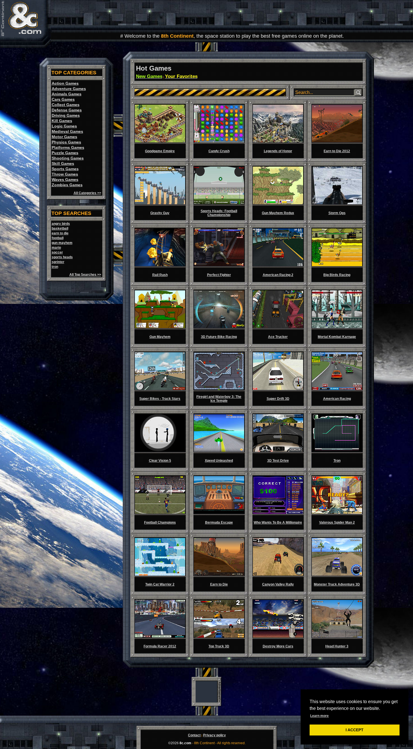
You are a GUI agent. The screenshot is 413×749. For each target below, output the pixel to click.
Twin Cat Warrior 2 (159, 584)
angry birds (61, 224)
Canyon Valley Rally (278, 584)
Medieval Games (67, 131)
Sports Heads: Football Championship (219, 213)
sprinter (58, 262)
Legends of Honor (278, 151)
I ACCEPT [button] (355, 730)
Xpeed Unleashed (219, 461)
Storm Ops (337, 213)
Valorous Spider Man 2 (337, 522)
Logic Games (64, 126)
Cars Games (63, 99)
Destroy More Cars (278, 646)
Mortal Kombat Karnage (337, 337)
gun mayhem (62, 243)
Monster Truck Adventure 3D (337, 584)
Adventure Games (69, 88)
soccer (57, 252)
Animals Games (66, 94)
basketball (60, 228)
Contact (194, 735)
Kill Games (62, 120)
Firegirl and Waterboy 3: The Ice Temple (218, 399)
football (57, 238)
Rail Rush (160, 275)
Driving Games (66, 115)
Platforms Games (68, 147)
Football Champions (160, 522)
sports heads (62, 257)
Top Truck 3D (218, 646)
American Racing (337, 399)
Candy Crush (219, 151)
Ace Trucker (278, 337)
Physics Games (66, 142)
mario (56, 248)
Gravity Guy (159, 213)
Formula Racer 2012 (160, 646)
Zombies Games (67, 185)
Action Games (65, 83)
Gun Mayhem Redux (278, 213)
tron (55, 267)
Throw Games (65, 174)
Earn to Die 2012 (337, 151)
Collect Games (66, 104)
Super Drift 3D (278, 399)
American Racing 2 (278, 275)
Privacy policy (214, 735)
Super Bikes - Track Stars (159, 399)
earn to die (60, 233)
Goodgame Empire (160, 151)
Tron (337, 461)
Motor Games (64, 136)
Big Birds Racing (336, 275)
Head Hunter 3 (336, 646)
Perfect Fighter (219, 275)
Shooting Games (68, 158)
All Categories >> (87, 193)
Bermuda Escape (219, 522)
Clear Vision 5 (160, 461)
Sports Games (65, 169)
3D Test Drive (278, 461)
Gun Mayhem (160, 337)
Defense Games (67, 110)
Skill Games (63, 163)
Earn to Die (219, 584)
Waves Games (65, 179)
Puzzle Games (65, 153)
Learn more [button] (319, 716)
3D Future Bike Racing (219, 337)
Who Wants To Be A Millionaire (278, 522)
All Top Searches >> (85, 275)
